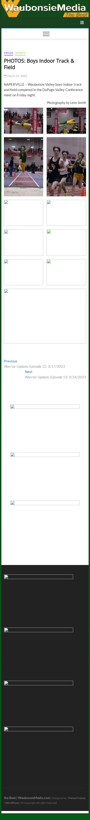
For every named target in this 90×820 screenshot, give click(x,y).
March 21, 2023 (16, 76)
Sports (20, 53)
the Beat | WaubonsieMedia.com (27, 798)
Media (8, 53)
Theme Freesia (76, 798)
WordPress (12, 803)
